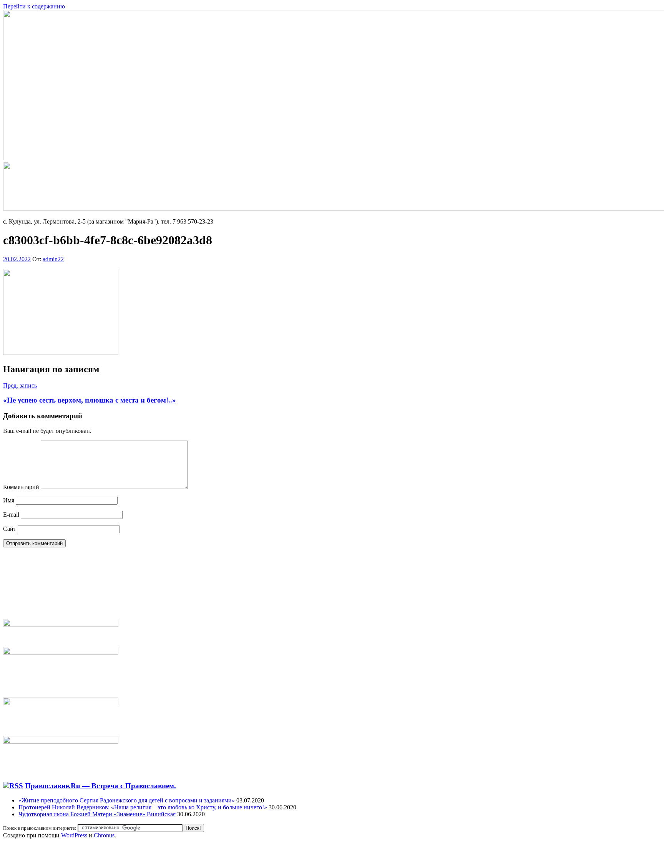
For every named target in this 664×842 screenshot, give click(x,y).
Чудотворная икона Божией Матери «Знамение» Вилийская (97, 814)
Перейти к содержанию (34, 6)
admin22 (53, 259)
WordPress (74, 835)
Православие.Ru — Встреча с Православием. (100, 786)
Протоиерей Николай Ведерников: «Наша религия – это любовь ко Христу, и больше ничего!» (142, 807)
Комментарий (21, 487)
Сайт (9, 528)
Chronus (104, 835)
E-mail (11, 514)
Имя (8, 500)
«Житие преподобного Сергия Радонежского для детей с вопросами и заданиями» (126, 800)
